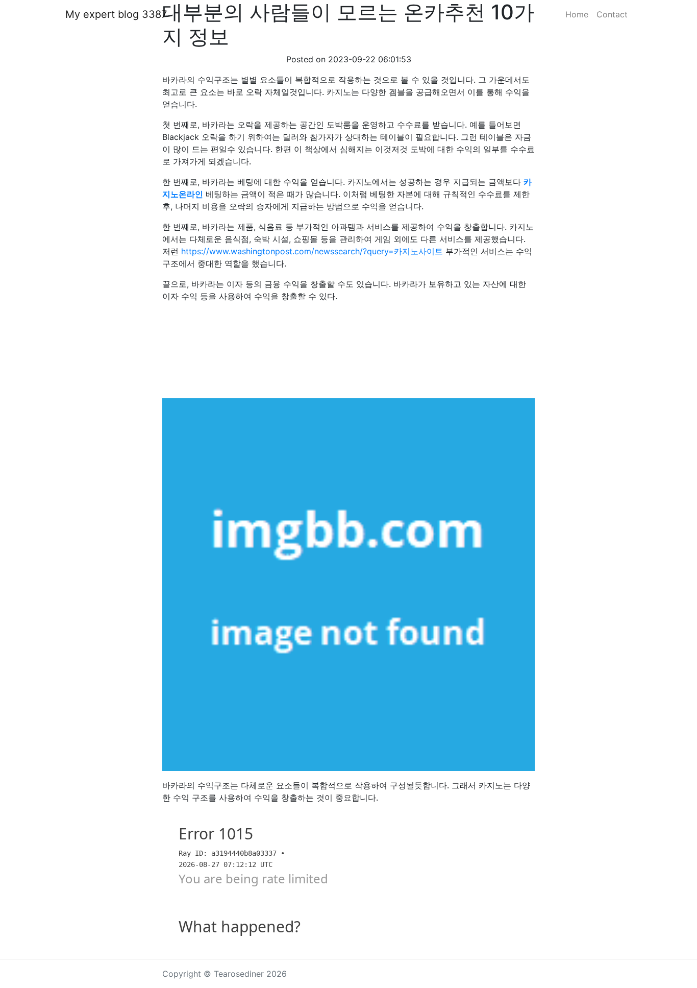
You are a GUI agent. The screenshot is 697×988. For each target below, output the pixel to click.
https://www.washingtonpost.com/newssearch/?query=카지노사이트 (312, 251)
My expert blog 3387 (116, 14)
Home (576, 14)
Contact (612, 14)
